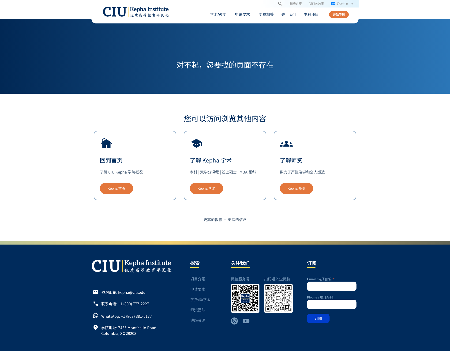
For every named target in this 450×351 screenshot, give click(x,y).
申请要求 (197, 289)
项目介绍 (197, 279)
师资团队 (197, 310)
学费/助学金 (200, 299)
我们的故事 (316, 3)
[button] (280, 3)
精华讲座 (296, 3)
